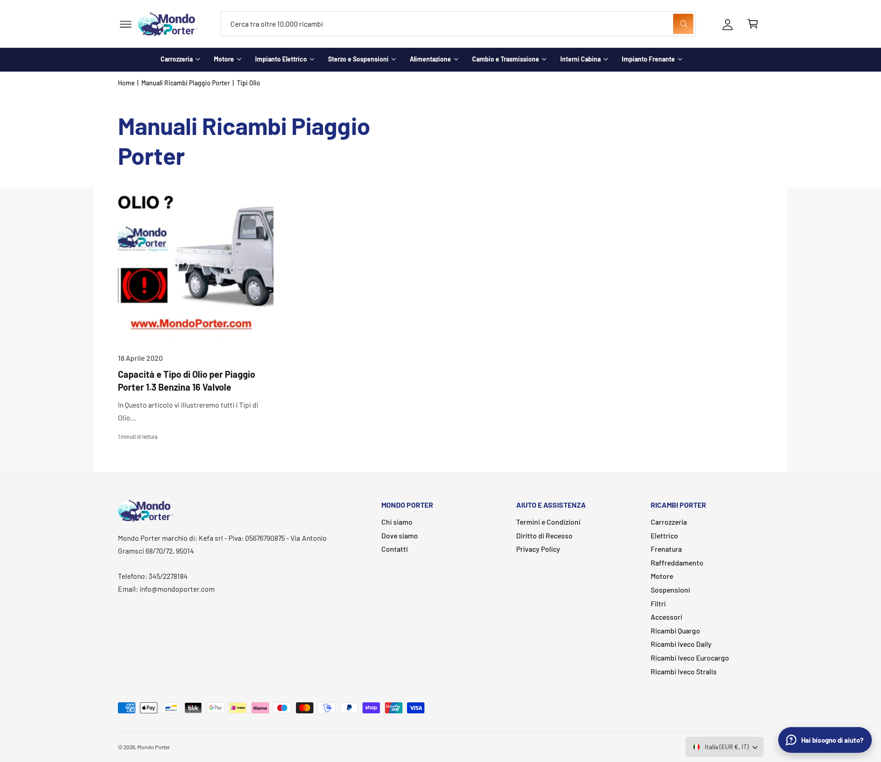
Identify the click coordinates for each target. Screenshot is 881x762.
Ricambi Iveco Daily (681, 643)
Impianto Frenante (648, 59)
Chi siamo (397, 521)
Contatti (394, 548)
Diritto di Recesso (544, 535)
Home (126, 83)
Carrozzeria (177, 59)
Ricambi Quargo (675, 630)
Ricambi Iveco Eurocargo (690, 657)
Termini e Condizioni (548, 521)
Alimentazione (430, 59)
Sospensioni (670, 589)
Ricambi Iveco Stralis (684, 671)
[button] (125, 24)
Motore (224, 59)
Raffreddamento (677, 562)
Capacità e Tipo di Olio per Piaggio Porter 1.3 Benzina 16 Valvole (187, 380)
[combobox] (458, 24)
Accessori (666, 616)
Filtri (658, 603)
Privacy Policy (538, 548)
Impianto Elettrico (281, 59)
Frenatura (666, 548)
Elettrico (664, 535)
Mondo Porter (153, 747)
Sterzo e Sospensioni (358, 59)
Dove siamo (399, 535)
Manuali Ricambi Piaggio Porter (185, 83)
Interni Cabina (580, 59)
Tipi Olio (248, 83)
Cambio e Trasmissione (505, 59)
